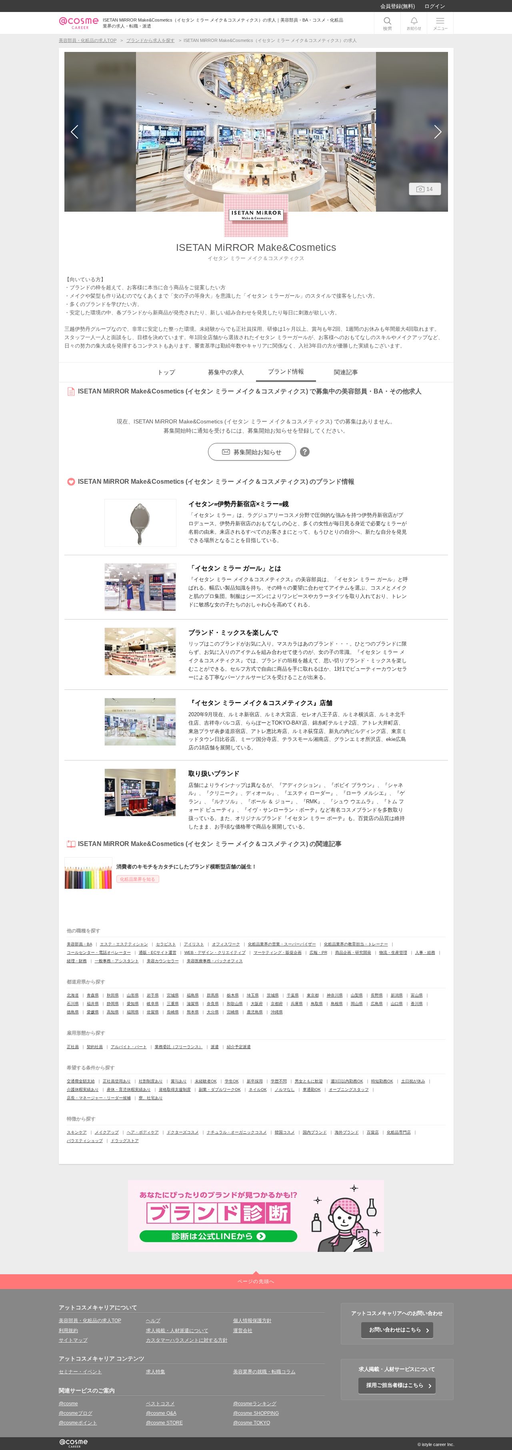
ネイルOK (258, 1089)
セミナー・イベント (80, 1372)
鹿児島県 (255, 1012)
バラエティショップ (85, 1140)
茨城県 (273, 995)
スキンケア (77, 1132)
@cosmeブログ (75, 1413)
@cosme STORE (164, 1423)
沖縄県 (277, 1012)
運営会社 (242, 1330)
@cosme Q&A (161, 1413)
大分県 (213, 1012)
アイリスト (194, 944)
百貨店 (373, 1132)
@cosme (68, 1403)
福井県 (93, 1003)
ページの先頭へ (256, 1281)
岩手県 (153, 995)
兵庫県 (297, 1003)
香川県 (417, 1003)
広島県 (377, 1003)
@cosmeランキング (254, 1403)
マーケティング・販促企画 (278, 952)
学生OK (232, 1081)
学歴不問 (279, 1081)
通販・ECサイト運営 (157, 952)
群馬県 (213, 995)
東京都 (313, 995)
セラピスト (166, 944)
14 (429, 189)
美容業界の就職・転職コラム (264, 1372)
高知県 (113, 1012)
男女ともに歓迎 (309, 1081)
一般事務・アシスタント (117, 961)
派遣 (215, 1047)
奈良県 (213, 1003)
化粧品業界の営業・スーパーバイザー (282, 944)
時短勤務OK (382, 1081)
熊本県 (193, 1012)
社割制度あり (151, 1081)
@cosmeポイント (78, 1423)
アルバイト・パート (129, 1047)
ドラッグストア (125, 1140)
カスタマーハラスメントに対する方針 (187, 1340)
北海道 (73, 995)
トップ (166, 372)
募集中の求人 (226, 372)
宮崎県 (233, 1012)
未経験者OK (206, 1081)
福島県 (193, 995)
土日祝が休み (413, 1081)
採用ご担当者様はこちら (395, 1385)
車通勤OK (312, 1089)
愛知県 (133, 1003)
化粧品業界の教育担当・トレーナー (356, 944)
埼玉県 (253, 995)
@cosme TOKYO (251, 1423)
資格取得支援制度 (175, 1089)
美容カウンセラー (163, 961)
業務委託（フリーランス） (179, 1047)
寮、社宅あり (151, 1098)
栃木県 (233, 995)
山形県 (133, 995)
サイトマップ (73, 1340)
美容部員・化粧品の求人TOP (90, 1320)
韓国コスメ (285, 1132)
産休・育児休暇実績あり (129, 1089)
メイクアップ (107, 1132)
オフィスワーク (226, 944)
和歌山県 (235, 1003)
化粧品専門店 (399, 1132)
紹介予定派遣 (239, 1047)
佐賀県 (153, 1012)
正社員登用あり (117, 1081)
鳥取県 (317, 1003)
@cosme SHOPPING (256, 1413)
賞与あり (179, 1081)
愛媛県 (93, 1012)
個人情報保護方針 (252, 1320)
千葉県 (293, 995)
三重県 (173, 1003)
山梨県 (357, 995)
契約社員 (95, 1047)
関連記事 (346, 372)
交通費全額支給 (81, 1081)
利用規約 (68, 1330)
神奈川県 (335, 995)
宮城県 (173, 995)
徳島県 (73, 1012)
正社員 (73, 1047)
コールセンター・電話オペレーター (99, 952)
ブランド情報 (286, 371)
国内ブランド (315, 1132)
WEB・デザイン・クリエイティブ (215, 952)
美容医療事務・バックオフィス (215, 961)
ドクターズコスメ (183, 1132)
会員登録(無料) (397, 6)
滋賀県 (193, 1003)
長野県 (377, 995)
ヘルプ (153, 1320)
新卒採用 (255, 1081)
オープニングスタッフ (349, 1089)
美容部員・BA (79, 944)
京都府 (277, 1003)
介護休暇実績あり (83, 1089)
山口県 (397, 1003)
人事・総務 (425, 952)
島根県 (337, 1003)
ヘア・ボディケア (143, 1132)
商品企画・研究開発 (353, 952)
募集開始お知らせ (258, 452)
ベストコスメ (160, 1403)
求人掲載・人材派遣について (177, 1330)
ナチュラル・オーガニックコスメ (237, 1132)
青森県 (93, 995)
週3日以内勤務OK (347, 1081)
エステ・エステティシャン (124, 944)
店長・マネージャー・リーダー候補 (99, 1098)
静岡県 (113, 1003)
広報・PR (318, 952)
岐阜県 (153, 1003)
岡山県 (357, 1003)
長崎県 (173, 1012)
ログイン (434, 6)
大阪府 (257, 1003)
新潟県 (397, 995)
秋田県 (113, 995)
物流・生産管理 (393, 952)
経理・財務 (77, 961)
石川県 (73, 1003)
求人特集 (155, 1372)
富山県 (417, 995)
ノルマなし (285, 1089)
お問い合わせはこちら (395, 1330)
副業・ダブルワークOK (220, 1089)
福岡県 (133, 1012)
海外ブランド (347, 1132)
